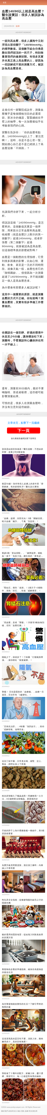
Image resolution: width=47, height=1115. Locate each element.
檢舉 (18, 26)
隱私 (23, 1111)
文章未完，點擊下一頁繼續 (23, 422)
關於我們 (4, 1111)
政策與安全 (12, 1111)
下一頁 (23, 430)
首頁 (4, 2)
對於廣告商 (33, 1111)
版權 (26, 1111)
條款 (19, 1111)
